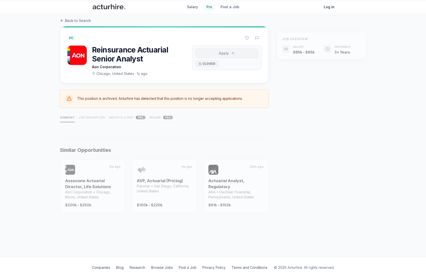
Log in (329, 7)
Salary (192, 7)
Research (137, 267)
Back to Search (78, 20)
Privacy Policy (214, 267)
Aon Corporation (106, 67)
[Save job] (247, 38)
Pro (209, 7)
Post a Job (230, 7)
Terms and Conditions (249, 267)
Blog (120, 267)
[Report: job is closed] (257, 38)
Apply (224, 53)
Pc (71, 38)
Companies (101, 267)
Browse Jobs (162, 267)
